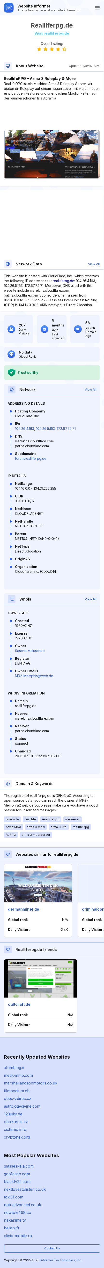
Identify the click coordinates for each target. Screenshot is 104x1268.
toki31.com (13, 1197)
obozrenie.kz (16, 1121)
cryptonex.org (17, 1137)
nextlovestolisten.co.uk (25, 1189)
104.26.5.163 (45, 428)
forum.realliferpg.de (30, 458)
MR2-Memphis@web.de (34, 676)
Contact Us (52, 1248)
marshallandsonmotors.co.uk (30, 1083)
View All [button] (94, 264)
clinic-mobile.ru (18, 1235)
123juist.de (13, 1114)
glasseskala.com (19, 1166)
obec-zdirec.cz (17, 1098)
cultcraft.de (19, 1004)
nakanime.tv (15, 1220)
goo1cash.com (17, 1173)
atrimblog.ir (14, 1067)
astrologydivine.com (22, 1106)
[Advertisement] (52, 115)
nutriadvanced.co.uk (22, 1204)
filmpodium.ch (17, 1090)
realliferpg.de (63, 281)
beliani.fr (12, 1227)
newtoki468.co (17, 1212)
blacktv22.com (17, 1181)
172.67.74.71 (66, 428)
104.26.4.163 (24, 428)
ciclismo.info (15, 1129)
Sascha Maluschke (30, 651)
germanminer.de (23, 909)
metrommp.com (18, 1075)
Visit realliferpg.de (51, 33)
